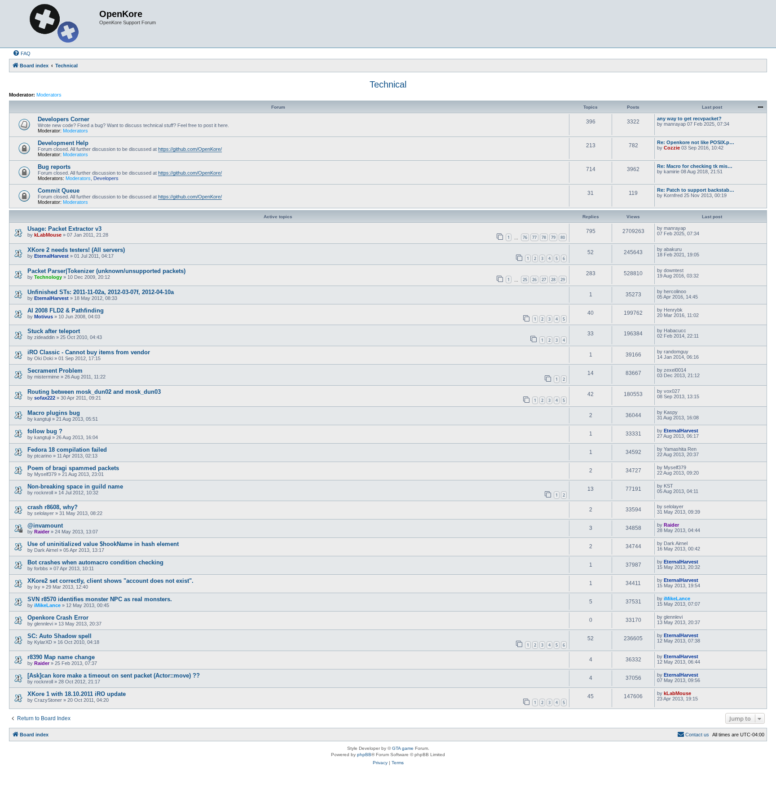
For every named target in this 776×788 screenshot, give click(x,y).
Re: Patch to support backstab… (695, 190)
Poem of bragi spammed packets (73, 468)
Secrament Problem (55, 370)
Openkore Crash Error (57, 617)
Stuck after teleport (53, 331)
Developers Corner (63, 119)
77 (534, 237)
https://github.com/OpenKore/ (190, 149)
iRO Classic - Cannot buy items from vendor (88, 352)
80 (562, 237)
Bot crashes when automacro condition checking (95, 562)
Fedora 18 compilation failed (67, 449)
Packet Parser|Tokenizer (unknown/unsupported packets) (106, 271)
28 (553, 279)
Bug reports (54, 166)
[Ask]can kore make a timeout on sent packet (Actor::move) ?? (113, 675)
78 (544, 237)
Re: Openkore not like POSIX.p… (695, 142)
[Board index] (55, 23)
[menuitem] (22, 53)
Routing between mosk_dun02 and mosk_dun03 (94, 391)
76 (525, 237)
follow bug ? (44, 431)
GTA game (403, 748)
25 (525, 279)
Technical (388, 84)
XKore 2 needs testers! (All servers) (76, 250)
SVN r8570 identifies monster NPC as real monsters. (99, 599)
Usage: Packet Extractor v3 (64, 228)
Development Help (63, 143)
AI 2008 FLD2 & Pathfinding (65, 310)
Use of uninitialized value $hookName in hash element (103, 544)
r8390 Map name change (61, 657)
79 (553, 237)
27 (544, 279)
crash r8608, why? (52, 507)
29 (562, 279)
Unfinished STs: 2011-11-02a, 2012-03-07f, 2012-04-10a (100, 292)
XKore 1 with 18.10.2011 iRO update (76, 694)
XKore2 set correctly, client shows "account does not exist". (110, 580)
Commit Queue (58, 190)
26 (534, 279)
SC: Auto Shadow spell (59, 636)
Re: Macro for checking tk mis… (694, 166)
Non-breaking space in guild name (75, 486)
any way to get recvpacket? (689, 118)
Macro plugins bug (53, 412)
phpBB (364, 754)
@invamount (45, 525)
